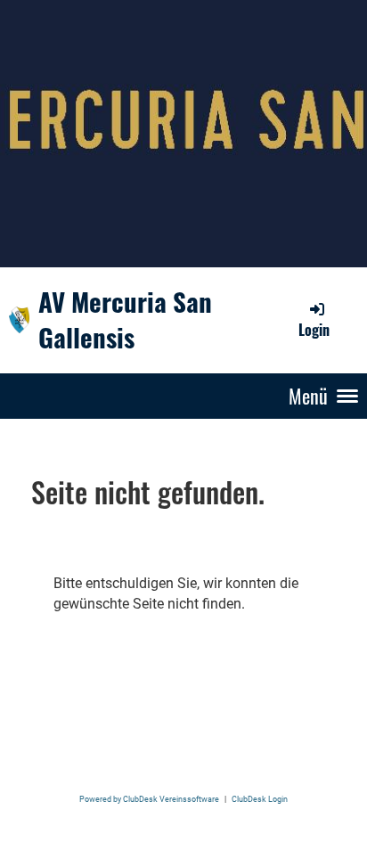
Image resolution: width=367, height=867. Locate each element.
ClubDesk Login (260, 799)
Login (314, 329)
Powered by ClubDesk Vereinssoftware (149, 799)
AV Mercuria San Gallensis (125, 319)
